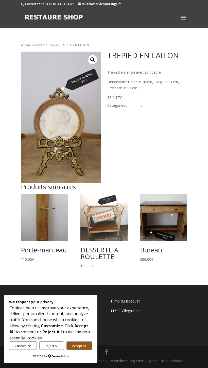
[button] (92, 59)
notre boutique (45, 45)
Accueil (26, 45)
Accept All (79, 345)
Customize (23, 345)
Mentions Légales (126, 360)
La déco (134, 105)
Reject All (51, 345)
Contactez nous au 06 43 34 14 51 (49, 4)
